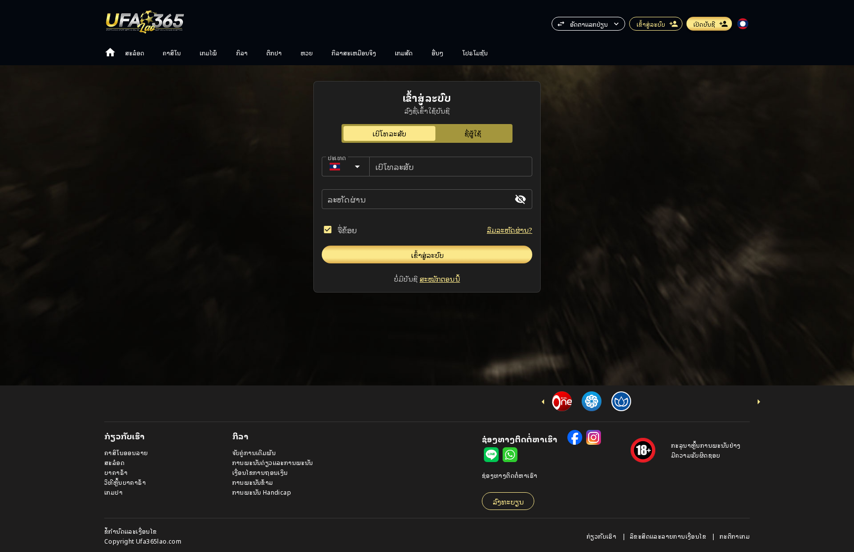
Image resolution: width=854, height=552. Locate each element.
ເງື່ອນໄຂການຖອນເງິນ (260, 472)
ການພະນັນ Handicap (261, 492)
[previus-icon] (543, 402)
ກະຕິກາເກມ (735, 536)
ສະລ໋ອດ (114, 462)
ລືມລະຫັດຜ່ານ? (509, 229)
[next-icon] (759, 402)
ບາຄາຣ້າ (116, 472)
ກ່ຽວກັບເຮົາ (602, 536)
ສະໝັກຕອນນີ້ (440, 278)
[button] (588, 24)
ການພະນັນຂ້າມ (252, 482)
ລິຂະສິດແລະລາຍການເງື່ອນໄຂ (669, 536)
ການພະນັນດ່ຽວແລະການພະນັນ (272, 462)
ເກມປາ (113, 492)
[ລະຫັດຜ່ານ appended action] (520, 199)
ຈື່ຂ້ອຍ (347, 230)
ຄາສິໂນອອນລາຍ (126, 452)
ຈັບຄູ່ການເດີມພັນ (254, 452)
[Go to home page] (110, 52)
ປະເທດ (337, 157)
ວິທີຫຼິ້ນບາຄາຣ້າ (125, 482)
